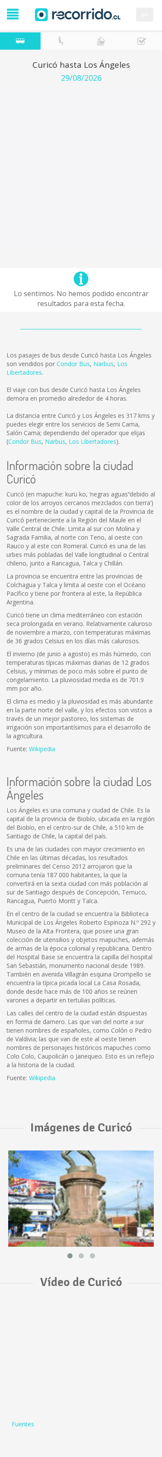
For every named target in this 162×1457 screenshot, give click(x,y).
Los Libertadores (92, 441)
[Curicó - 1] (81, 1198)
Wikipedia (42, 749)
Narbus (103, 364)
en (144, 14)
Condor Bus (73, 364)
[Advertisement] (81, 168)
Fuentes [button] (23, 1424)
